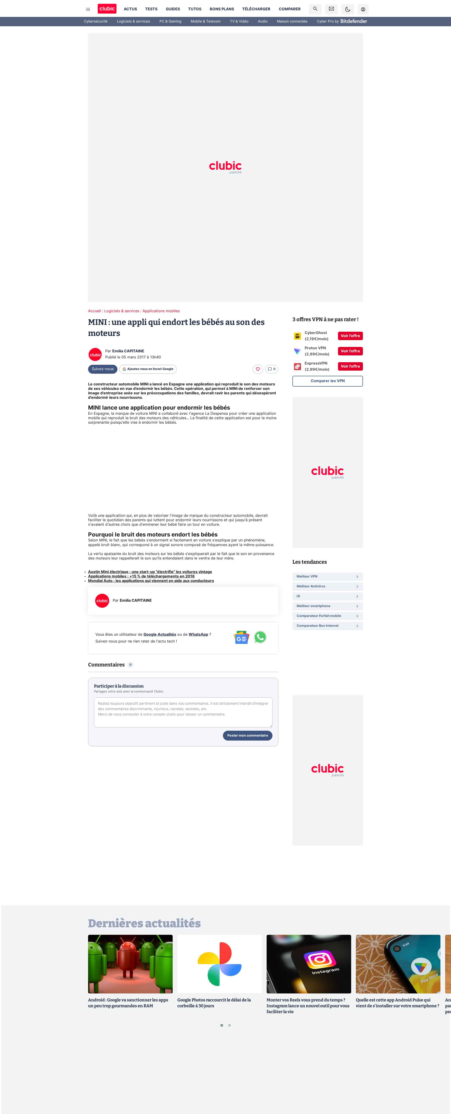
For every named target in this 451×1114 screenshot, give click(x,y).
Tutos (194, 9)
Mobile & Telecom (206, 21)
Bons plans (222, 9)
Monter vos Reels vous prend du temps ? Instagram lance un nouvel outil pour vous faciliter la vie (308, 1005)
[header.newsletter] (331, 9)
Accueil (94, 311)
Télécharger (256, 9)
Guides (173, 9)
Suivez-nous (103, 369)
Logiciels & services (133, 21)
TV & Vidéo (239, 21)
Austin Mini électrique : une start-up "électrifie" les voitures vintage (150, 572)
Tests (151, 9)
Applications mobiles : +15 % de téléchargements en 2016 (141, 576)
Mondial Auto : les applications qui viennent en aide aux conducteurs (151, 581)
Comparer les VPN (328, 381)
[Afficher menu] (88, 9)
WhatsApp (198, 634)
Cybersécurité (96, 21)
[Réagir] (258, 369)
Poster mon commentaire (247, 735)
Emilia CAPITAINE (128, 351)
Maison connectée (292, 21)
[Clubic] (107, 9)
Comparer (290, 9)
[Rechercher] (315, 9)
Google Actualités (160, 634)
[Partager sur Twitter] (439, 1089)
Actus (130, 9)
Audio (263, 21)
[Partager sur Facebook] (439, 1074)
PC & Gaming (170, 21)
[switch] (347, 9)
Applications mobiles (161, 311)
